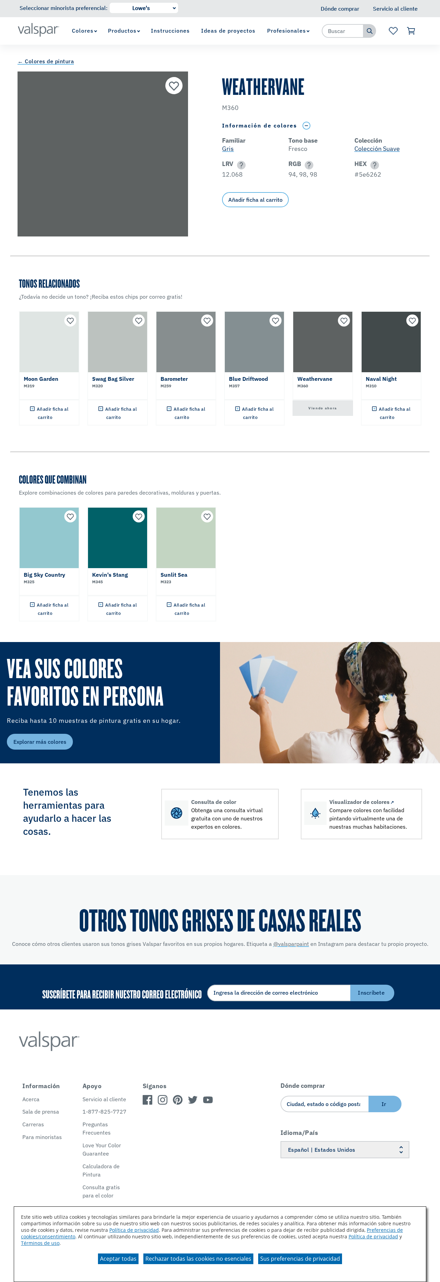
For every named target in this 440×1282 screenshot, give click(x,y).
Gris (228, 149)
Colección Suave (377, 149)
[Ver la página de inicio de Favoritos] (393, 31)
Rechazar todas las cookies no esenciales (198, 1258)
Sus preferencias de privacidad (300, 1258)
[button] (240, 165)
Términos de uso (40, 1243)
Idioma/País (299, 1133)
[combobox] (343, 31)
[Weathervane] (174, 85)
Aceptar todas (118, 1258)
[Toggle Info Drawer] (306, 125)
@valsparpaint (291, 943)
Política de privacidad (134, 1230)
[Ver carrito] (411, 31)
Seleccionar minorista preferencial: (64, 7)
